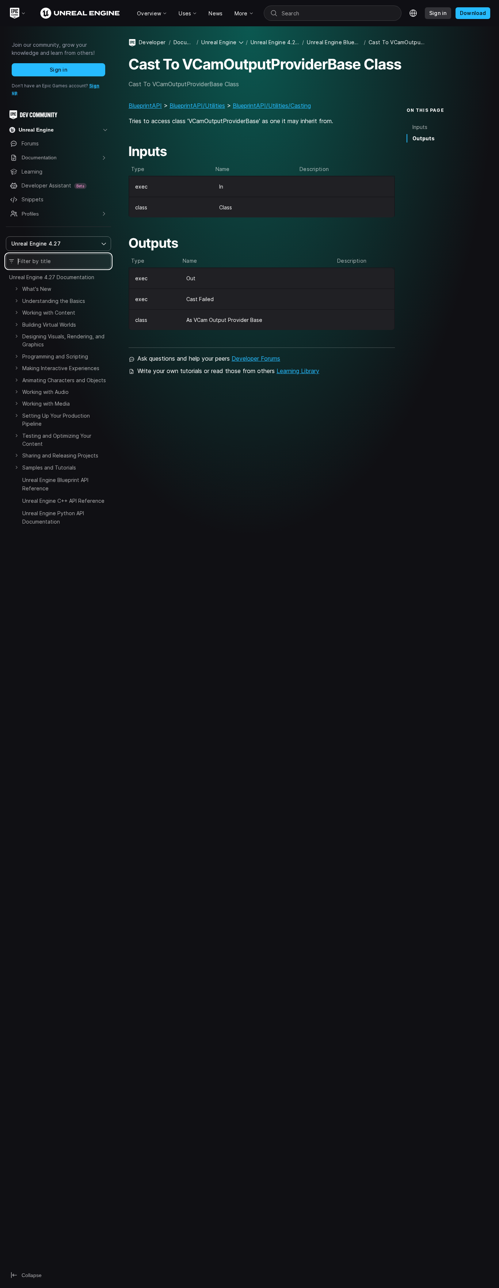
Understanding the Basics (53, 301)
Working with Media (46, 403)
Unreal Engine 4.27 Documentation (51, 277)
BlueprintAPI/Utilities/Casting (272, 105)
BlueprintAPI (145, 105)
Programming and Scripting (55, 356)
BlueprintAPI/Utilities (197, 105)
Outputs (423, 138)
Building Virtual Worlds (49, 325)
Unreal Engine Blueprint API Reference (55, 484)
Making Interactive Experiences (60, 368)
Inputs (419, 127)
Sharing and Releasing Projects (60, 455)
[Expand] (16, 289)
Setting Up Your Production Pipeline (56, 420)
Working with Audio (45, 392)
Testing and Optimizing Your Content (56, 440)
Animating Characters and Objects (64, 380)
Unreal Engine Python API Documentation (53, 517)
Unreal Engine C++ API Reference (63, 501)
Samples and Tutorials (49, 467)
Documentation (184, 42)
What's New (36, 289)
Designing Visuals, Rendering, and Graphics (63, 340)
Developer (152, 42)
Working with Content (48, 312)
